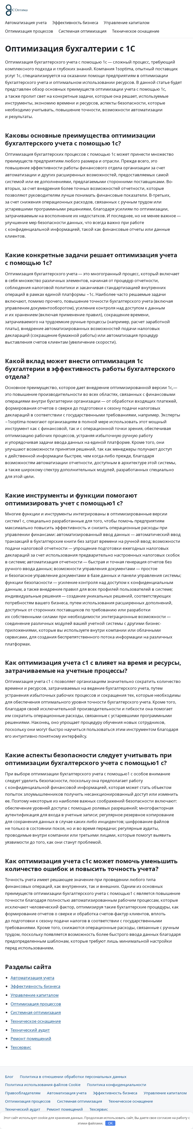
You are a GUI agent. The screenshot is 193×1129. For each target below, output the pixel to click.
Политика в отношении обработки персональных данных (73, 1076)
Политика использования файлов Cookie (42, 1084)
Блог (9, 1076)
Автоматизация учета (26, 22)
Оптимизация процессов (29, 31)
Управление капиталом (127, 22)
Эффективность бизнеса (75, 22)
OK (110, 1123)
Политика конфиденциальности (116, 1084)
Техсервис (21, 1047)
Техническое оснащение (135, 31)
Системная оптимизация (83, 31)
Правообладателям (22, 1092)
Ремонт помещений (31, 1038)
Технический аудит (30, 1030)
